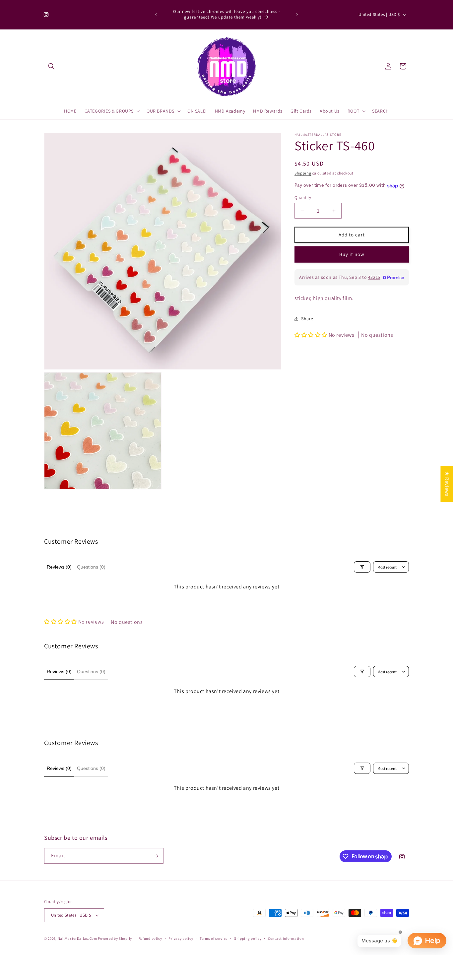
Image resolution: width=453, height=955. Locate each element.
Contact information (286, 938)
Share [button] (307, 319)
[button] (51, 66)
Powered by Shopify (115, 938)
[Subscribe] (156, 856)
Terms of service (213, 938)
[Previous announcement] (156, 14)
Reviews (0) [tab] (59, 567)
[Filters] (362, 567)
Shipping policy (248, 938)
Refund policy (150, 938)
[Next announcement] (297, 14)
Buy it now (351, 254)
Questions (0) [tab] (91, 567)
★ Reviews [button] (446, 483)
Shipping (302, 173)
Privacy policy (180, 938)
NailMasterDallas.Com (77, 938)
